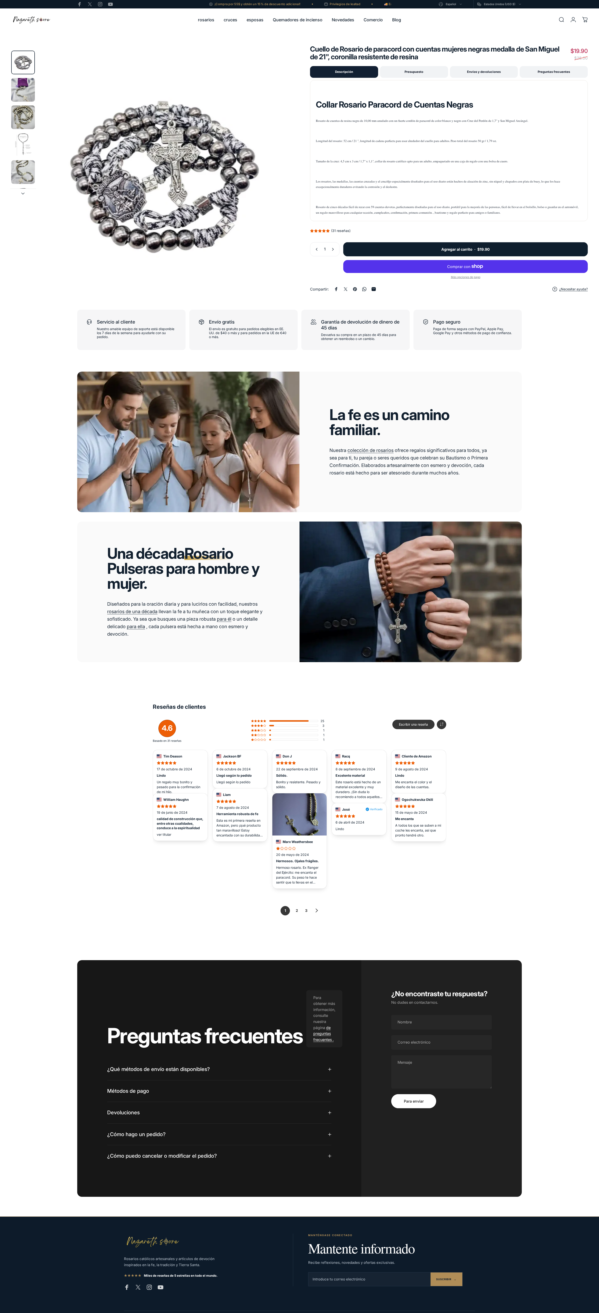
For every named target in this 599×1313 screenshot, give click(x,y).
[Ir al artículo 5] (23, 172)
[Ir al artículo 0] (23, 62)
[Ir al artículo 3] (23, 117)
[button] (441, 724)
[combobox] (451, 4)
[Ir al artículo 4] (23, 145)
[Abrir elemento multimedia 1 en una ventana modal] (164, 176)
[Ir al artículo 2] (23, 90)
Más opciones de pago (465, 277)
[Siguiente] (276, 187)
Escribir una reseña (413, 724)
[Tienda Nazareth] (152, 1241)
